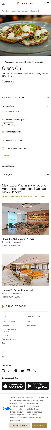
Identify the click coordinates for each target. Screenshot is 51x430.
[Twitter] (34, 370)
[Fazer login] (3, 3)
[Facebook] (15, 370)
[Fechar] (47, 397)
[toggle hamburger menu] (47, 3)
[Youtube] (22, 370)
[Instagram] (3, 370)
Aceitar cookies (39, 425)
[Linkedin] (28, 370)
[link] (13, 386)
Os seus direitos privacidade (19, 425)
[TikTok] (9, 370)
